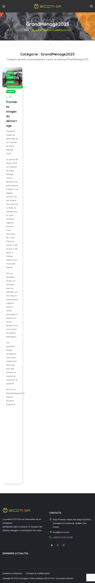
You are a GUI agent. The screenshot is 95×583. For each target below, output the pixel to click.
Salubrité (10, 91)
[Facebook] (57, 545)
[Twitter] (51, 545)
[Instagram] (63, 545)
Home (26, 30)
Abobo (9, 72)
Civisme (10, 77)
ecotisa (10, 82)
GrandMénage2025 (14, 87)
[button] (91, 6)
